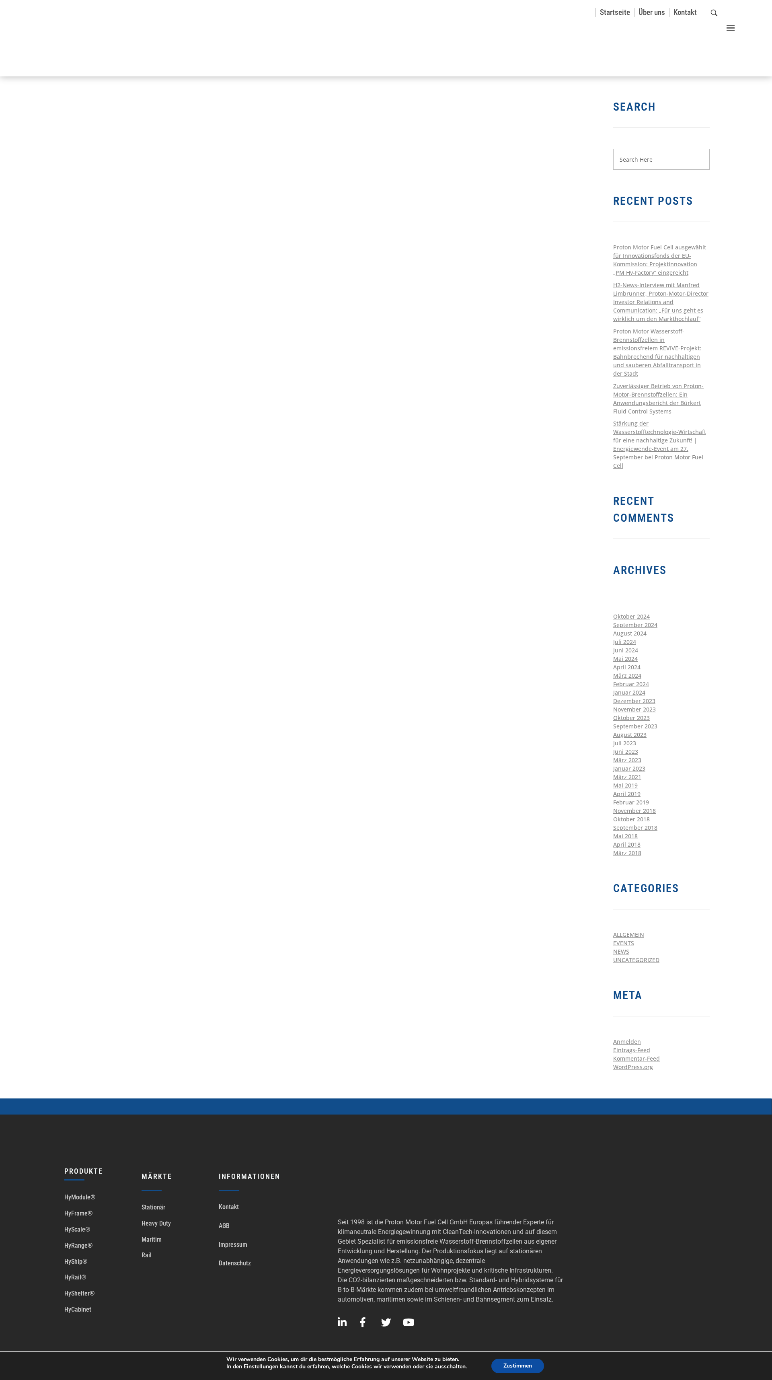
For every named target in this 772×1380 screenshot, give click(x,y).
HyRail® (75, 1277)
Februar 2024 (631, 684)
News (621, 951)
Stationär (153, 1207)
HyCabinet (77, 1309)
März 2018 (627, 853)
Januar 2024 (629, 692)
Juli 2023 (624, 743)
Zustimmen (517, 1366)
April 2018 (627, 844)
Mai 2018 (625, 836)
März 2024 (627, 675)
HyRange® (78, 1245)
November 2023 (634, 709)
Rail (147, 1255)
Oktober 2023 (631, 718)
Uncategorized (636, 960)
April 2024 (627, 667)
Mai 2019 (625, 785)
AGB (224, 1226)
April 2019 (627, 794)
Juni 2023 (625, 751)
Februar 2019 (631, 802)
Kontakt (229, 1207)
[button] (727, 25)
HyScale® (77, 1229)
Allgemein (628, 934)
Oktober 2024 (631, 616)
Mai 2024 (625, 658)
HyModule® (80, 1197)
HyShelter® (79, 1293)
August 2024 (630, 633)
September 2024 (635, 625)
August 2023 (630, 734)
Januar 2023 (629, 768)
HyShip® (76, 1261)
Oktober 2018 (631, 819)
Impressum (233, 1244)
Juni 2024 (625, 650)
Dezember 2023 (634, 701)
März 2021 (627, 777)
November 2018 (634, 810)
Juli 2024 (624, 642)
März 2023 (627, 760)
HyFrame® (78, 1213)
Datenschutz (235, 1263)
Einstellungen (261, 1366)
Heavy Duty (156, 1223)
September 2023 (635, 726)
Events (623, 943)
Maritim (152, 1239)
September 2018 (635, 827)
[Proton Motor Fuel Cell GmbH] (56, 39)
